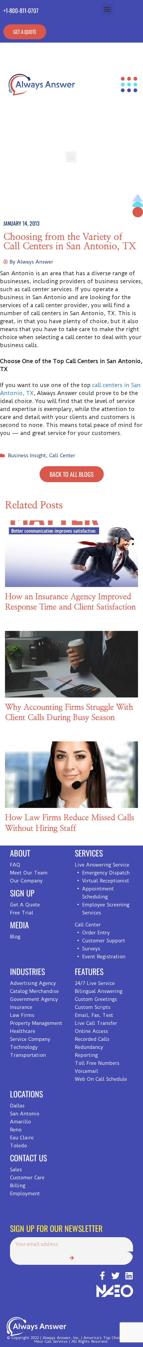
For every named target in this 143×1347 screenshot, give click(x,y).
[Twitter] (115, 1275)
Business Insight (27, 456)
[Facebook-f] (102, 1275)
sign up (22, 893)
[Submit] (71, 1258)
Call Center (62, 456)
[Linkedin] (129, 1275)
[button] (107, 8)
